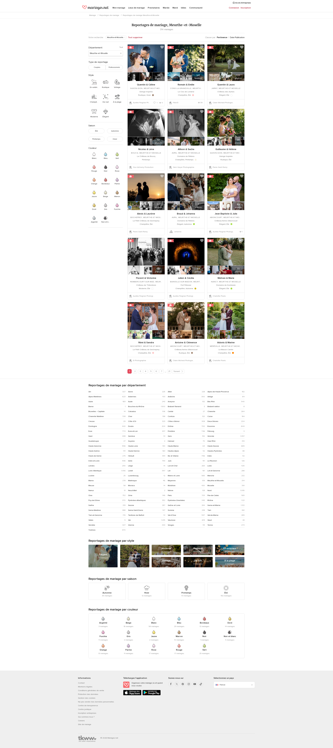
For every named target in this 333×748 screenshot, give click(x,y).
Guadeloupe (93, 441)
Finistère (171, 431)
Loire (209, 466)
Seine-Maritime (94, 510)
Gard (90, 436)
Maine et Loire (174, 476)
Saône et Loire (174, 505)
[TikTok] (200, 684)
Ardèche (171, 397)
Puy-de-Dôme (94, 500)
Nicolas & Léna (146, 149)
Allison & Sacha (186, 149)
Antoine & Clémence (186, 342)
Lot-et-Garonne (213, 471)
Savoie (131, 505)
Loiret (130, 471)
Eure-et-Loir (133, 431)
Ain (89, 392)
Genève (131, 436)
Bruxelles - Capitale (96, 411)
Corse (210, 416)
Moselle (210, 485)
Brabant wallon (213, 406)
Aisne (130, 392)
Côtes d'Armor (174, 421)
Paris (170, 495)
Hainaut (171, 441)
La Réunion (212, 461)
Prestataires (154, 7)
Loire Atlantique (94, 471)
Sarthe (91, 505)
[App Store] (132, 695)
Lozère (91, 476)
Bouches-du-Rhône (136, 406)
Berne (91, 406)
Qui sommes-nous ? (86, 717)
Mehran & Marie (226, 278)
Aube (90, 401)
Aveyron (171, 401)
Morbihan (171, 485)
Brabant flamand (174, 406)
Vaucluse (171, 520)
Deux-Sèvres (212, 421)
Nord (209, 490)
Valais (90, 520)
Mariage (92, 15)
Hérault (131, 456)
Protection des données (88, 694)
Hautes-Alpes (173, 451)
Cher (130, 416)
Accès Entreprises (243, 3)
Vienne (131, 525)
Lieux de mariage (136, 7)
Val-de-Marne (212, 515)
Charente (211, 411)
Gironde (210, 436)
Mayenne (172, 480)
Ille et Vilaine (173, 456)
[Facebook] (170, 684)
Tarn (209, 510)
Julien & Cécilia (186, 278)
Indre (209, 456)
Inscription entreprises (87, 713)
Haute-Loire (133, 446)
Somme (171, 510)
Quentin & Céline (146, 84)
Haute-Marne (173, 446)
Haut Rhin (211, 441)
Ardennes (132, 397)
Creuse (91, 421)
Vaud (209, 520)
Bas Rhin (211, 401)
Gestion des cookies (86, 698)
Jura (169, 461)
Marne (91, 480)
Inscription (246, 7)
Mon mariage (119, 7)
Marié (175, 7)
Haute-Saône (94, 451)
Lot (169, 471)
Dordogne (92, 426)
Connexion (234, 7)
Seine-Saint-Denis (135, 510)
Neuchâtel (132, 490)
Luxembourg (133, 476)
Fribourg (210, 431)
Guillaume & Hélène (225, 149)
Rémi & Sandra (146, 342)
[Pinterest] (182, 684)
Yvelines (91, 530)
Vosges (171, 525)
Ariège (210, 397)
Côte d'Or (132, 421)
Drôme (170, 426)
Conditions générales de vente (91, 690)
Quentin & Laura (226, 84)
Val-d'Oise (172, 515)
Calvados (132, 411)
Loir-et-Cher (173, 466)
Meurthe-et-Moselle (215, 480)
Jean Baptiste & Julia (226, 213)
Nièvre (170, 490)
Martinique (132, 480)
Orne (130, 495)
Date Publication (237, 37)
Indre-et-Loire (94, 461)
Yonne (210, 525)
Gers (170, 436)
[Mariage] (95, 8)
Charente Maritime (96, 416)
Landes (91, 466)
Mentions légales (85, 687)
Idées (183, 7)
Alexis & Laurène (146, 213)
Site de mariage (84, 724)
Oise (90, 495)
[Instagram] (188, 684)
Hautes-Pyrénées (214, 451)
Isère (130, 461)
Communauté (195, 7)
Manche (210, 476)
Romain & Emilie (186, 84)
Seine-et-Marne (213, 505)
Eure (90, 431)
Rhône (210, 500)
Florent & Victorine (146, 278)
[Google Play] (151, 695)
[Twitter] (176, 684)
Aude (130, 401)
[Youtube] (194, 684)
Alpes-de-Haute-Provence (218, 392)
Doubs (131, 426)
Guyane (131, 441)
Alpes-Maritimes (94, 397)
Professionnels (114, 67)
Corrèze (171, 416)
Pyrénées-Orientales (176, 500)
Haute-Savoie (213, 446)
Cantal (170, 411)
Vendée (91, 525)
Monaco (131, 485)
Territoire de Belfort (136, 515)
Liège (130, 466)
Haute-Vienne (134, 451)
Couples (97, 67)
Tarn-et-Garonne (95, 515)
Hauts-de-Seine (94, 456)
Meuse (91, 485)
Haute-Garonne (94, 446)
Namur (91, 490)
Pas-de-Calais (213, 495)
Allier (170, 392)
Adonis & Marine (226, 342)
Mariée (166, 7)
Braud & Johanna (186, 213)
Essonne (211, 426)
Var (129, 520)
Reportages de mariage (109, 15)
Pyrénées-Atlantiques (137, 500)
